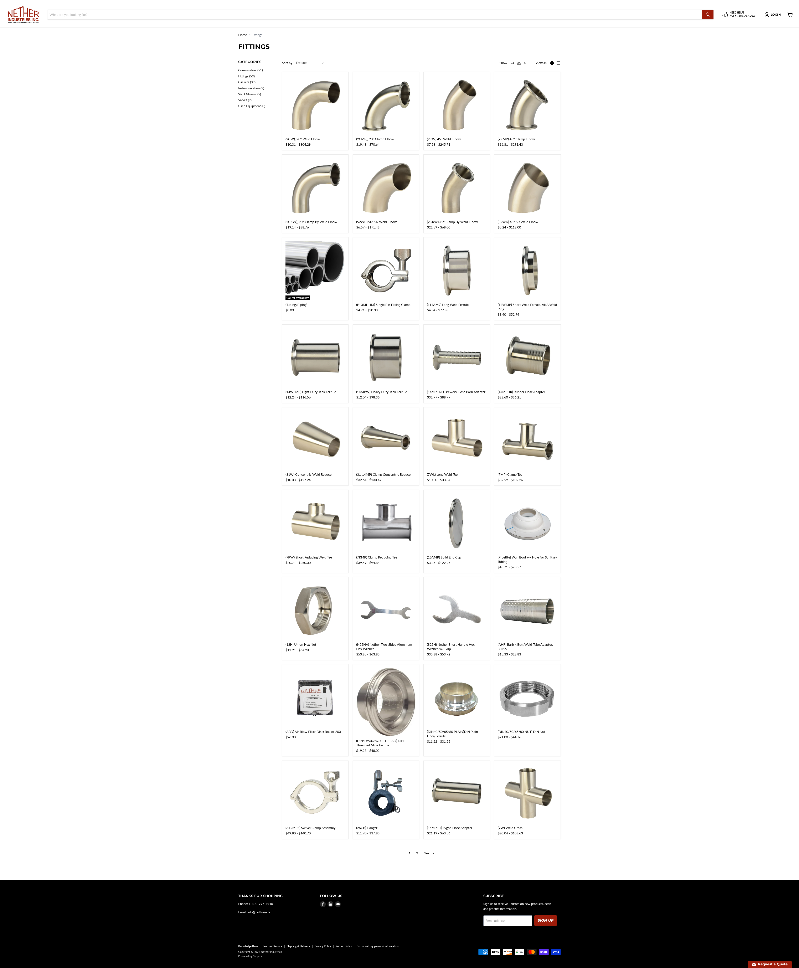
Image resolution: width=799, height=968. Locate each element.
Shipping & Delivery (298, 946)
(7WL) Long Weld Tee (442, 474)
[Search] (707, 14)
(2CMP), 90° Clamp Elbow (375, 139)
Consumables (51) (250, 70)
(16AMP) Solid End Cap (444, 557)
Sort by (287, 63)
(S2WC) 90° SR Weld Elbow (376, 222)
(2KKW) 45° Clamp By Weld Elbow (452, 222)
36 (519, 63)
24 (512, 63)
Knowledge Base (248, 946)
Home (242, 35)
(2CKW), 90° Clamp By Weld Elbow (311, 222)
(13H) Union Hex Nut (300, 644)
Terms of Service (272, 946)
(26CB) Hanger (366, 828)
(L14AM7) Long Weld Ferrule (448, 305)
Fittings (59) (246, 76)
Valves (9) (245, 100)
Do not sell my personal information (377, 946)
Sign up (545, 920)
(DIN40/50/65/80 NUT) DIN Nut (521, 731)
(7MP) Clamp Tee (510, 474)
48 (525, 63)
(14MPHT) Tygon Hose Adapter (449, 828)
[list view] (558, 63)
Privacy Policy (323, 946)
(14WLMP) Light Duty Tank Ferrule (310, 392)
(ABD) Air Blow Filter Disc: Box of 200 (313, 731)
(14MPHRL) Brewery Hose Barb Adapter (456, 392)
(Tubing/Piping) (296, 305)
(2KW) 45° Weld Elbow (444, 139)
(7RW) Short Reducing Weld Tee (308, 557)
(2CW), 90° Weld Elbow (302, 139)
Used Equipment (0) (251, 106)
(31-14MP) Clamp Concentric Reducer (384, 474)
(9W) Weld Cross (510, 828)
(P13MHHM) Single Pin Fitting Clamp (383, 305)
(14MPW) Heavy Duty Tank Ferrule (381, 392)
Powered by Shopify (250, 956)
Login (776, 14)
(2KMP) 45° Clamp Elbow (516, 139)
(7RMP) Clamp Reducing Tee (376, 557)
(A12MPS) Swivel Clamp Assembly (310, 828)
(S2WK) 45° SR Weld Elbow (518, 222)
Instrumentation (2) (251, 88)
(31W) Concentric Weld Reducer (309, 474)
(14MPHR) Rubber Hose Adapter (521, 392)
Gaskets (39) (247, 82)
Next (428, 853)
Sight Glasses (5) (249, 94)
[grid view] (552, 63)
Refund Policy (344, 946)
